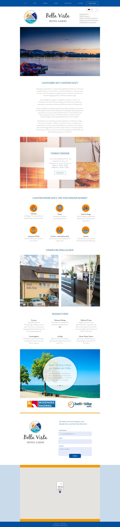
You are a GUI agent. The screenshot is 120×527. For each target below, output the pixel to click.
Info (60, 327)
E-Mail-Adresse (62, 430)
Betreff (60, 438)
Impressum (56, 523)
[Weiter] (97, 51)
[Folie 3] (62, 385)
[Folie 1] (57, 385)
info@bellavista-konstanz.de (87, 22)
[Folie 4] (61, 73)
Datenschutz (63, 523)
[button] (39, 280)
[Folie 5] (63, 73)
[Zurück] (22, 51)
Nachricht (61, 446)
